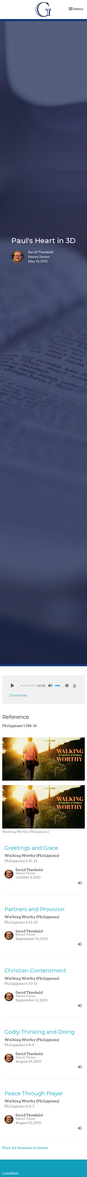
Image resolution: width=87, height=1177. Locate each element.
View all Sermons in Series (25, 1148)
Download (18, 695)
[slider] (26, 686)
